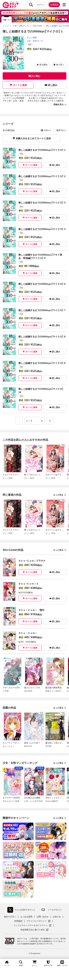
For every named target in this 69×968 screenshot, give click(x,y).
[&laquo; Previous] (19, 420)
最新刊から (61, 130)
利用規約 (18, 921)
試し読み (52, 85)
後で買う (60, 65)
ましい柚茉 (32, 37)
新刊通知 (43, 65)
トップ (6, 965)
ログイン (41, 5)
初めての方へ (10, 917)
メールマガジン (55, 910)
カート (34, 965)
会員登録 (54, 5)
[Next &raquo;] (50, 420)
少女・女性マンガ (35, 41)
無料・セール (62, 965)
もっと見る (58, 495)
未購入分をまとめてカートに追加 (33, 138)
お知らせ (57, 917)
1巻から (47, 130)
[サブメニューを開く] (64, 5)
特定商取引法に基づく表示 (34, 930)
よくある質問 (26, 917)
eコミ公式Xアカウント (22, 910)
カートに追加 (20, 85)
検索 (20, 965)
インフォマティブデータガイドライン (31, 925)
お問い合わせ (43, 917)
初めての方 (48, 965)
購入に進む (34, 76)
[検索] (31, 5)
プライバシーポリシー (38, 921)
